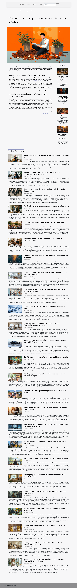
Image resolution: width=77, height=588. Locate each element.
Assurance (22, 4)
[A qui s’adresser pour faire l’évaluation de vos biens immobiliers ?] (62, 129)
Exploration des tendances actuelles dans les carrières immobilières (45, 409)
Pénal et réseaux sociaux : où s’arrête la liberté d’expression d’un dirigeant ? (42, 173)
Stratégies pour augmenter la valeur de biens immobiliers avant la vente (46, 358)
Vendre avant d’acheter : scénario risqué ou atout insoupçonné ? (43, 240)
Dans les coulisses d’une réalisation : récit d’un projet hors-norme (44, 190)
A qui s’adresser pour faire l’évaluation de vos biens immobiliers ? (62, 136)
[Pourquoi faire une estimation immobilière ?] (62, 71)
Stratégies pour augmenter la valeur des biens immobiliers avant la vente (42, 324)
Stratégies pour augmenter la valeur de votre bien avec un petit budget (45, 375)
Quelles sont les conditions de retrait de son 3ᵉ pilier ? (62, 97)
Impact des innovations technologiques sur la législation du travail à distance (46, 425)
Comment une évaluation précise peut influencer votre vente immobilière (45, 273)
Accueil (8, 11)
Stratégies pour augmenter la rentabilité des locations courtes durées (45, 476)
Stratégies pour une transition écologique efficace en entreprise (44, 509)
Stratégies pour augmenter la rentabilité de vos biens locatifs (45, 442)
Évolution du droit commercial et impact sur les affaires (46, 458)
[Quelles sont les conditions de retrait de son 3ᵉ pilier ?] (62, 91)
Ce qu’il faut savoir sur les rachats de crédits (63, 117)
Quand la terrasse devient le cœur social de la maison (45, 222)
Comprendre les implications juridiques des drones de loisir (45, 392)
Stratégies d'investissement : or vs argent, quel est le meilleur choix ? (44, 526)
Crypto (34, 4)
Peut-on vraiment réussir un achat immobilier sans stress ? (46, 156)
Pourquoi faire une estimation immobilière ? (63, 78)
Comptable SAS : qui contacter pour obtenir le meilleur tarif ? (45, 307)
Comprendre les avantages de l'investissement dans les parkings (46, 257)
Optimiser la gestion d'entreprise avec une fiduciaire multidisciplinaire (44, 290)
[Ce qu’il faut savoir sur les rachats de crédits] (62, 111)
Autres (41, 4)
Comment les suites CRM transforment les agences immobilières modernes (44, 560)
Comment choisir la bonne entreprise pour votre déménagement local (43, 543)
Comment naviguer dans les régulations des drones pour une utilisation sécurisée (46, 341)
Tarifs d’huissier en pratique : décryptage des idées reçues (46, 206)
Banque (28, 4)
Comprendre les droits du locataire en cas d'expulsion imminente (45, 492)
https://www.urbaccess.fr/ (37, 80)
